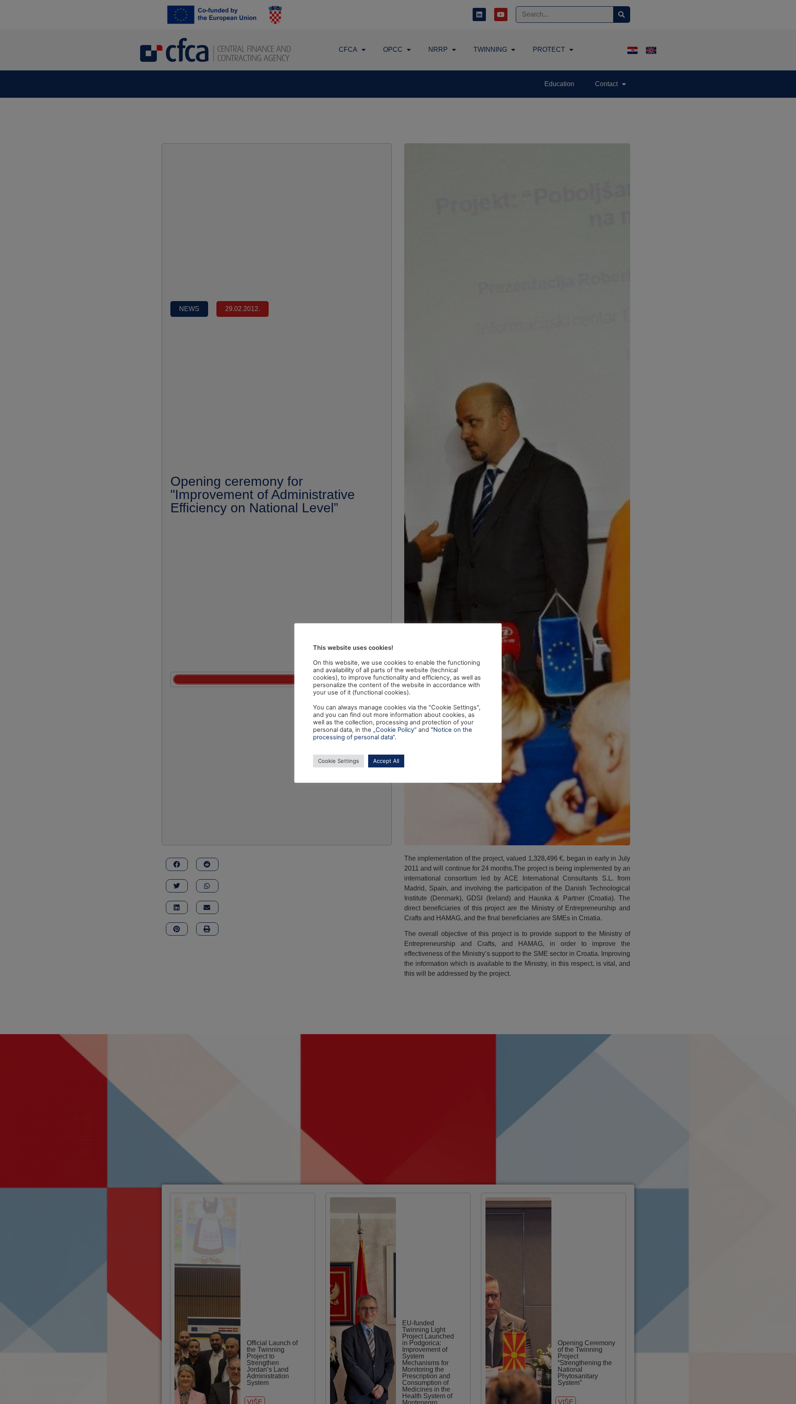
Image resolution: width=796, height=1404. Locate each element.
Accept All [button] (386, 760)
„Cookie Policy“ (395, 729)
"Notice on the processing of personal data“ (392, 733)
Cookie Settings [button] (338, 760)
